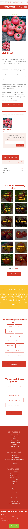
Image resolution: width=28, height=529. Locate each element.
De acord (14, 526)
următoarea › (15, 268)
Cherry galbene (7, 246)
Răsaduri (17, 11)
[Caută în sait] (18, 7)
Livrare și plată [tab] (18, 162)
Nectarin (10, 345)
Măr (10, 326)
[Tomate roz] (7, 123)
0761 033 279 (18, 1)
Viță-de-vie (15, 438)
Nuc (9, 355)
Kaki (8, 350)
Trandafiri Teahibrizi (14, 400)
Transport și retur (14, 477)
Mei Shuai (14, 13)
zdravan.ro (4, 11)
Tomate (23, 11)
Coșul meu (14, 489)
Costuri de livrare (14, 476)
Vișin (10, 336)
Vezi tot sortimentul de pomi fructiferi (14, 363)
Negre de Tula (21, 208)
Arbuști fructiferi (14, 440)
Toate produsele (14, 273)
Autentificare (18, 2)
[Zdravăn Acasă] (9, 6)
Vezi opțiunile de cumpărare (12, 104)
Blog (15, 461)
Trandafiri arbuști (14, 391)
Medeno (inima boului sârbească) (21, 197)
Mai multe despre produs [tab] (10, 157)
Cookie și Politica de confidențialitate (14, 459)
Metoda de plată (14, 473)
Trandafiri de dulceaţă (14, 386)
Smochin (18, 350)
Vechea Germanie (21, 247)
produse (11, 11)
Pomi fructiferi (14, 434)
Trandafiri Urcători (14, 405)
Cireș (19, 331)
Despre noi (15, 455)
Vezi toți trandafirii (14, 413)
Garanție (14, 481)
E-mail (7, 140)
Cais (9, 341)
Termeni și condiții (14, 457)
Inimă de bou (7, 259)
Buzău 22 (21, 259)
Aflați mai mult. (5, 520)
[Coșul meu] (22, 7)
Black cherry (21, 221)
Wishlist (15, 493)
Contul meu (15, 491)
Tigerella (7, 233)
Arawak (21, 233)
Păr (18, 326)
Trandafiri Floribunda (14, 395)
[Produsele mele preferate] (25, 7)
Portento (7, 195)
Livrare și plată (14, 479)
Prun (18, 336)
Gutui (10, 331)
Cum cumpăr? (14, 471)
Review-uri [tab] (7, 162)
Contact (15, 463)
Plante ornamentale (15, 442)
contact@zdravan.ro (6, 2)
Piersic (18, 341)
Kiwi (20, 345)
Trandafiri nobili (15, 436)
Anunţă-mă (20, 145)
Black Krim (7, 221)
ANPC (14, 483)
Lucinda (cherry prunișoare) (7, 210)
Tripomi (18, 355)
